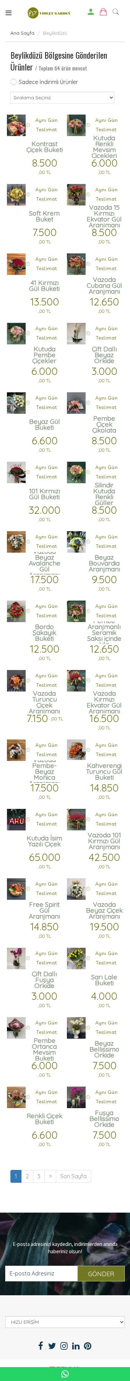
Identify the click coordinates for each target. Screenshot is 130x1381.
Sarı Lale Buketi (104, 980)
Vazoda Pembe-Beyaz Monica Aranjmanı (44, 771)
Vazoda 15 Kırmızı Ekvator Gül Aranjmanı (104, 216)
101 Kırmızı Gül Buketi (44, 494)
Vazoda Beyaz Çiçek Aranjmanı (104, 910)
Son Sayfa (73, 1176)
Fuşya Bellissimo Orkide (104, 1118)
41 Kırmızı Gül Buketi (44, 285)
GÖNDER (101, 1274)
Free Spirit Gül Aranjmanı (44, 910)
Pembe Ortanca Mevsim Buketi (44, 1049)
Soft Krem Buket (44, 216)
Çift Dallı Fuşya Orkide (44, 980)
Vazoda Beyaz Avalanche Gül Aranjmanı (44, 563)
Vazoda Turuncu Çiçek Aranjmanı (44, 702)
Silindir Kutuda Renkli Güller (104, 494)
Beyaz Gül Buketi (44, 424)
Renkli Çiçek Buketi (44, 1119)
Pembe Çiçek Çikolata (104, 424)
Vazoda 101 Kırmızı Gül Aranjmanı (104, 841)
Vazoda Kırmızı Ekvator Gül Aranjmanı (104, 702)
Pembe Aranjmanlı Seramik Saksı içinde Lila (104, 632)
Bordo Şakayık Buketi (44, 632)
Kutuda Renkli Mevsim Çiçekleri (104, 146)
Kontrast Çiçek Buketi (44, 147)
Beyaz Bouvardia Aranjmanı (104, 563)
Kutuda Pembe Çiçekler (44, 355)
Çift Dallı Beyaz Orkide (104, 355)
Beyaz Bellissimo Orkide (104, 1049)
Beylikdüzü (55, 33)
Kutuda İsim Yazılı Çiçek (44, 841)
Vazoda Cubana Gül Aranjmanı (104, 285)
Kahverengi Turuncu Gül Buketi (104, 771)
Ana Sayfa (22, 33)
